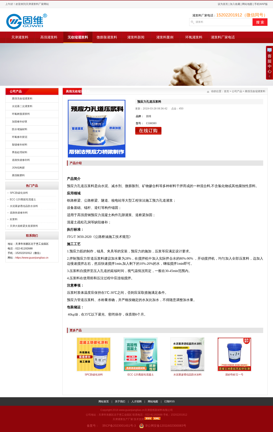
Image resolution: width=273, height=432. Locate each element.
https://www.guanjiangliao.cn (31, 257)
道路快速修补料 (21, 160)
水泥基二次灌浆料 (22, 106)
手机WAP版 (261, 4)
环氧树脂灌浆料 (21, 113)
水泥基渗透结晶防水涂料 (24, 206)
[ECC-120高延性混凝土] (140, 370)
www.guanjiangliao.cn (132, 410)
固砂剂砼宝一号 (234, 374)
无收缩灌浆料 (78, 37)
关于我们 (120, 401)
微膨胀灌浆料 (107, 37)
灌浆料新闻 (135, 37)
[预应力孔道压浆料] (96, 128)
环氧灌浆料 (193, 37)
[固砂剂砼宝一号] (234, 370)
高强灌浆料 (48, 37)
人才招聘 (136, 401)
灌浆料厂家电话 (223, 37)
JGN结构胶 (18, 167)
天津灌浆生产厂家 (123, 419)
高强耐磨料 (18, 175)
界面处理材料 (19, 152)
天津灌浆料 (19, 37)
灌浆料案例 (164, 37)
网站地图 (247, 4)
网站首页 (104, 401)
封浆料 (13, 219)
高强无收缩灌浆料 (22, 98)
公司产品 (237, 91)
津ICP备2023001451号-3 (119, 425)
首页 (226, 91)
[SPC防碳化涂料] (94, 370)
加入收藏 (235, 4)
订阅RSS (169, 401)
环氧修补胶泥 (19, 136)
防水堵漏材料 (19, 129)
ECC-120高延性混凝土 (23, 199)
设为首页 (223, 4)
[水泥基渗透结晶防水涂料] (187, 370)
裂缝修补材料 (19, 144)
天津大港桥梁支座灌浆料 (24, 225)
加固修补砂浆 (19, 121)
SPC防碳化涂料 (19, 192)
